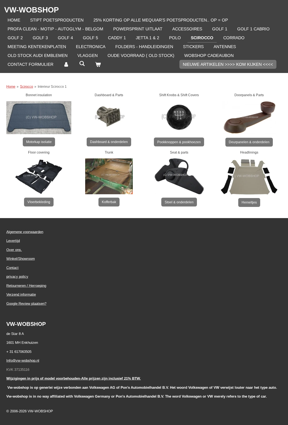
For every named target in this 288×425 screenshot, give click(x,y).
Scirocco (26, 86)
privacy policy (17, 277)
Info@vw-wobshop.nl (22, 361)
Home (10, 86)
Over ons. (14, 250)
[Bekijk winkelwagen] (98, 64)
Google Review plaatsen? (26, 304)
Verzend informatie (21, 295)
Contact (12, 268)
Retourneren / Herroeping (26, 286)
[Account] (66, 64)
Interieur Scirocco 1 (52, 86)
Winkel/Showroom (20, 259)
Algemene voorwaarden (24, 232)
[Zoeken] (82, 63)
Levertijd (13, 241)
